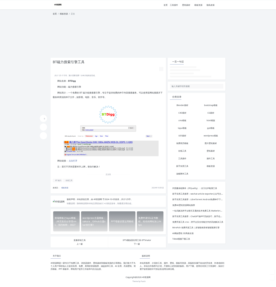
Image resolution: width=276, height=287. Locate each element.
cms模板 (182, 120)
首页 (166, 5)
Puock (143, 281)
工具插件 (174, 5)
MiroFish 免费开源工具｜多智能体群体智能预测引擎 (196, 227)
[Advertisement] (138, 38)
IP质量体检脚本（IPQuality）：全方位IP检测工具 (194, 188)
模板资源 (198, 5)
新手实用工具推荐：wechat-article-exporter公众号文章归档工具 (201, 193)
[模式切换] (220, 5)
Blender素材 (182, 105)
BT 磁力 (58, 180)
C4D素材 (182, 112)
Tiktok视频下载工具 (181, 238)
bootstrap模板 (210, 105)
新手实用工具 (182, 166)
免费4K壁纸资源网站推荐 (183, 205)
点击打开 (72, 161)
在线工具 (68, 180)
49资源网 (98, 199)
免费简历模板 (182, 143)
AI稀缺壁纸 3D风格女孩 (183, 233)
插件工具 (211, 158)
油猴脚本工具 (182, 173)
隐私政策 (211, 5)
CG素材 (210, 112)
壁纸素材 (186, 5)
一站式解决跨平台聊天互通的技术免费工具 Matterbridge (198, 210)
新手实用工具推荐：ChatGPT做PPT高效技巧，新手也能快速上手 (201, 216)
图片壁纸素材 (211, 143)
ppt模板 (210, 128)
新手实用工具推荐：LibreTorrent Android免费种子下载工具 (199, 199)
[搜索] (223, 5)
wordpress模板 (211, 135)
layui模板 (182, 128)
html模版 (211, 120)
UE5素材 (182, 135)
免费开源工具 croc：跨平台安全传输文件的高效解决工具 (197, 222)
